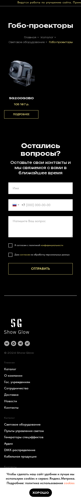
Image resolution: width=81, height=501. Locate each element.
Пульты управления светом (24, 431)
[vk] (6, 343)
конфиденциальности (52, 245)
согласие (25, 254)
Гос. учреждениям (17, 382)
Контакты (11, 407)
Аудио (8, 443)
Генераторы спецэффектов (23, 437)
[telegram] (20, 343)
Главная (30, 37)
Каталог (47, 37)
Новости (10, 401)
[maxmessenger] (13, 343)
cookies (69, 483)
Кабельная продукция (20, 456)
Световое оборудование (27, 42)
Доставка (11, 395)
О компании (13, 375)
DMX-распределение (19, 450)
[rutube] (27, 343)
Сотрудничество (16, 388)
